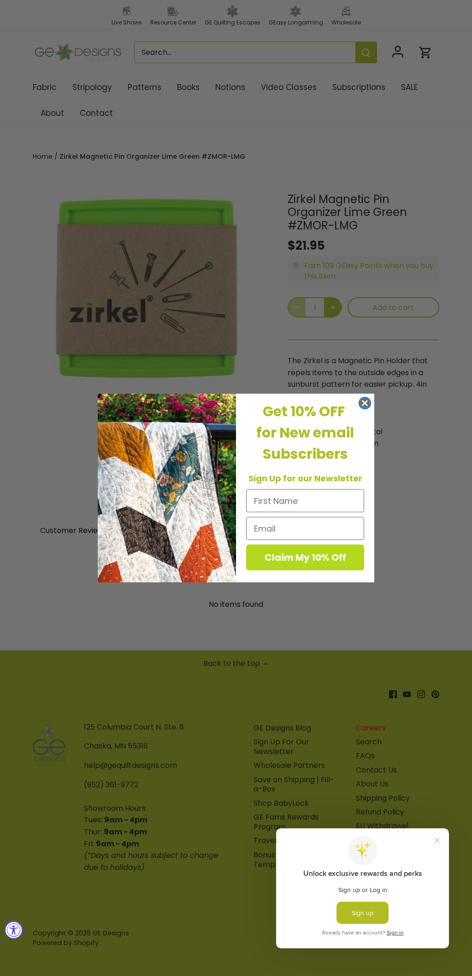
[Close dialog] (365, 403)
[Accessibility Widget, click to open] (14, 930)
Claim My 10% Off (305, 557)
